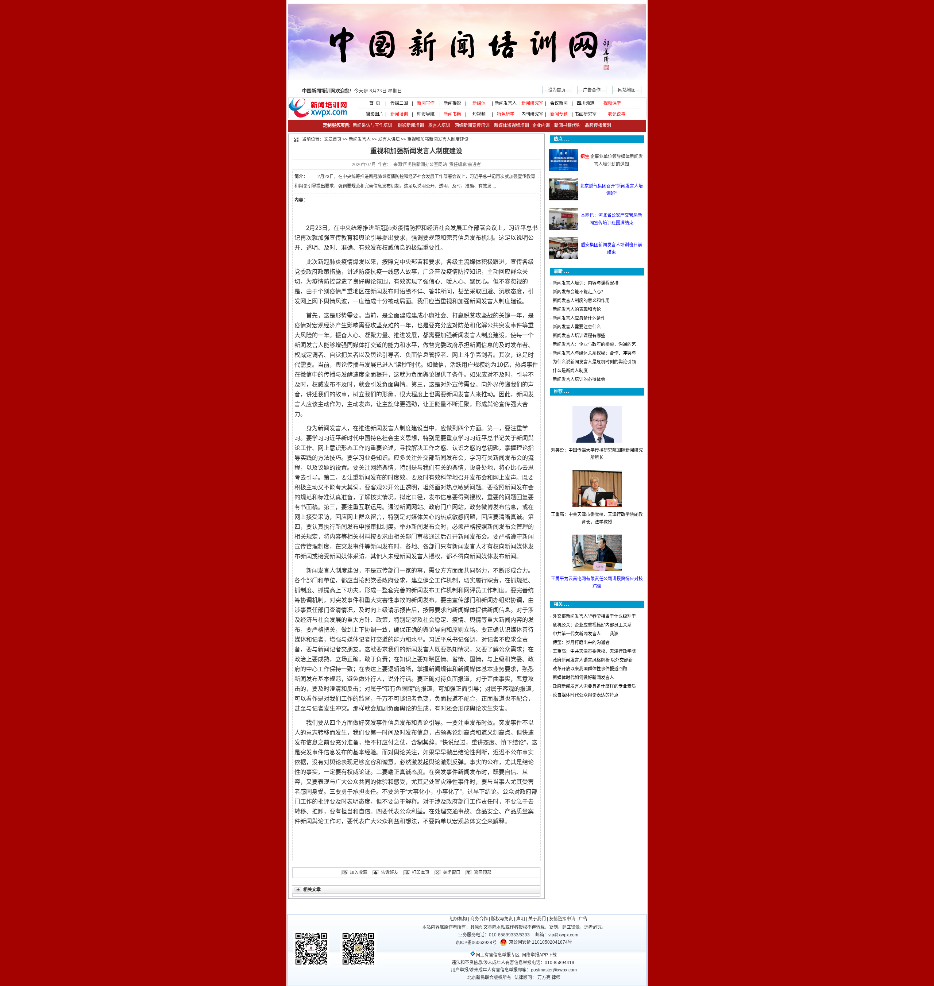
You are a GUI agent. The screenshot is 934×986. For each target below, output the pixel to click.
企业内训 (539, 125)
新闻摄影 (452, 103)
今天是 (352, 90)
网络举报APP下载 (539, 955)
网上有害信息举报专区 (498, 955)
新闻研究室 (532, 103)
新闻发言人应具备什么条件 (579, 318)
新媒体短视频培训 (511, 125)
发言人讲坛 (389, 139)
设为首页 (557, 90)
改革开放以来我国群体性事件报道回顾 (590, 668)
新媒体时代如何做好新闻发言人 (583, 677)
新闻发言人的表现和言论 (577, 309)
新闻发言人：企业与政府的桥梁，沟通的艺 (594, 344)
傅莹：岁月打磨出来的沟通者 (581, 642)
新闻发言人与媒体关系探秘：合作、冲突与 (594, 353)
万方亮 (544, 977)
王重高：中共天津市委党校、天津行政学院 (594, 651)
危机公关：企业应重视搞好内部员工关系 (592, 625)
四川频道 (585, 103)
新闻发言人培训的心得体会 (579, 379)
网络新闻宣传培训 (472, 125)
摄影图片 (372, 114)
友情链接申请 (562, 918)
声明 (520, 918)
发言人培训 (440, 125)
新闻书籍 (452, 114)
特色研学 (505, 114)
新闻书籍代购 (565, 125)
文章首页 (332, 139)
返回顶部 (482, 872)
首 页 (372, 103)
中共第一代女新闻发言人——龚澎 (585, 633)
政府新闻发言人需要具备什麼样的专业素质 (594, 686)
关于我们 (537, 918)
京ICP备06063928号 (476, 942)
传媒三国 (399, 103)
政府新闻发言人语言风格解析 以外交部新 (593, 660)
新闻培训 (399, 114)
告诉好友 (389, 872)
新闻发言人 (506, 103)
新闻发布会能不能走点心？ (579, 291)
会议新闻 (559, 103)
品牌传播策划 (596, 125)
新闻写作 (426, 103)
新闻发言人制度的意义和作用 (581, 300)
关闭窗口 (451, 872)
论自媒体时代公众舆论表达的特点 (585, 695)
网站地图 (627, 90)
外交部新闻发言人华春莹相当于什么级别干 (594, 616)
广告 (583, 918)
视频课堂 (612, 103)
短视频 (479, 114)
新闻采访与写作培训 (372, 125)
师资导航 (426, 114)
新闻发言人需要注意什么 (577, 327)
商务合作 (479, 918)
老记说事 (616, 114)
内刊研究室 (532, 114)
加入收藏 (358, 872)
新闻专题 (559, 114)
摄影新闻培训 (411, 125)
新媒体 (479, 103)
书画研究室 (586, 114)
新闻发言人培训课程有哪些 (579, 335)
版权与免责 (502, 918)
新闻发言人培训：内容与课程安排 (585, 283)
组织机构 (458, 918)
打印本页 (420, 872)
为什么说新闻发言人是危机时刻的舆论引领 (594, 362)
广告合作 (592, 90)
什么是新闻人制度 (570, 370)
